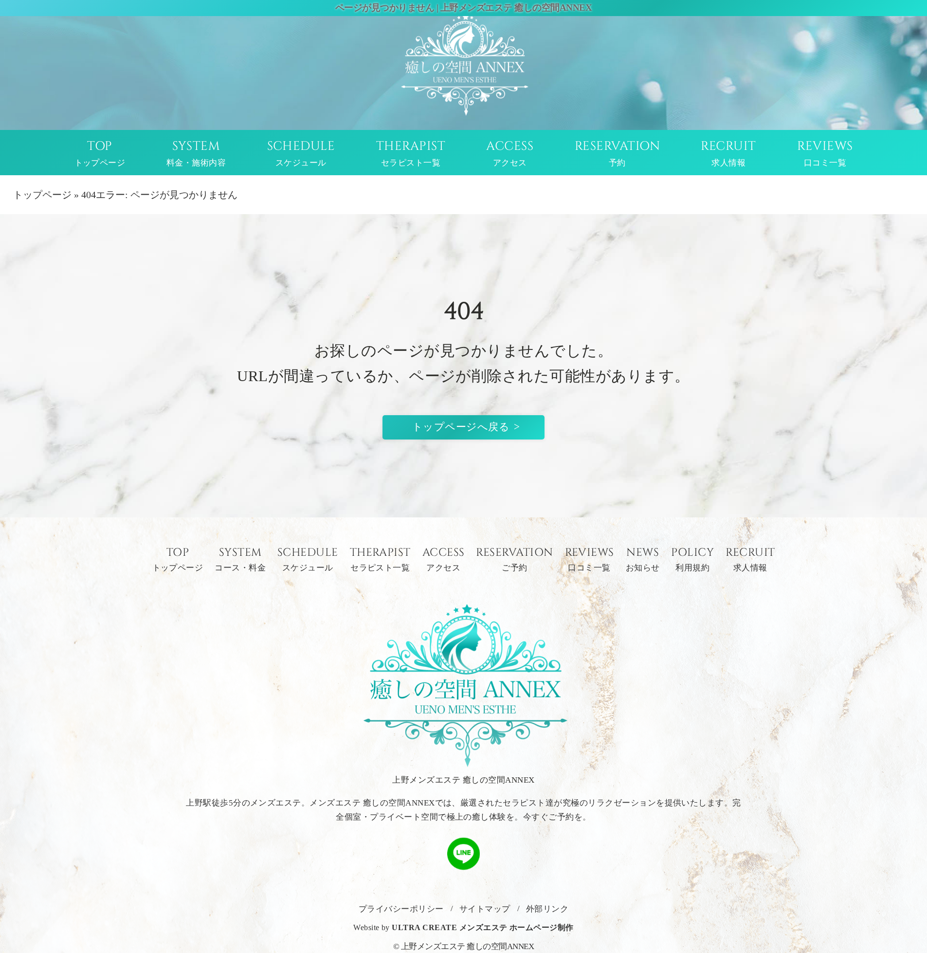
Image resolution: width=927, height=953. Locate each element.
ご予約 (561, 817)
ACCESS (509, 153)
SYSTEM (196, 153)
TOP (100, 153)
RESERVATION (617, 153)
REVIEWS (825, 153)
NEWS (643, 559)
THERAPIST (410, 153)
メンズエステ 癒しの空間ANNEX (372, 802)
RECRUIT (728, 153)
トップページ (42, 194)
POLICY (692, 559)
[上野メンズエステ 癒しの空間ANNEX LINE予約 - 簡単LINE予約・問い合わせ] (463, 863)
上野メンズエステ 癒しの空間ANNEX (467, 946)
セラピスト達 (528, 802)
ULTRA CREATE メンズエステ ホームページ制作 (482, 927)
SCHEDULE (301, 153)
